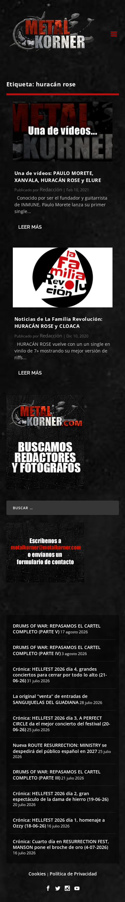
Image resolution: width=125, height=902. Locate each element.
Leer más (30, 227)
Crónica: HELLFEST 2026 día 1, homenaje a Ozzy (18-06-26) (59, 823)
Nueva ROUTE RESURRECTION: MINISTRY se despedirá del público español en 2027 (60, 748)
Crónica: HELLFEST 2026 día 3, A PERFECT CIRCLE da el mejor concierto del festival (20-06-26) (61, 723)
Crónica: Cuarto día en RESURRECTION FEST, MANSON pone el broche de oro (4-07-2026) (61, 844)
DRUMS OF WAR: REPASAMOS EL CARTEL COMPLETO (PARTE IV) (57, 650)
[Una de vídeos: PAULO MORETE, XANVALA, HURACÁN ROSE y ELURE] (63, 132)
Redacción (51, 189)
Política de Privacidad (73, 874)
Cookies (37, 874)
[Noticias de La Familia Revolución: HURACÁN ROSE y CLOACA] (63, 277)
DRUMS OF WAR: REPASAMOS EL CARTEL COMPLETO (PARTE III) (57, 774)
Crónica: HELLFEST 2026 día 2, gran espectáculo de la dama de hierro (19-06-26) (60, 796)
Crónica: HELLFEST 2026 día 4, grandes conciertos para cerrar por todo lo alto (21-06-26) (60, 675)
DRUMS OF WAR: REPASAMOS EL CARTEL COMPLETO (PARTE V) (57, 629)
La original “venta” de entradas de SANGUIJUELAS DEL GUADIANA (50, 699)
